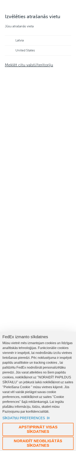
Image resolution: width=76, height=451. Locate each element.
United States (25, 50)
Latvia (19, 40)
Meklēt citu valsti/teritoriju (29, 65)
